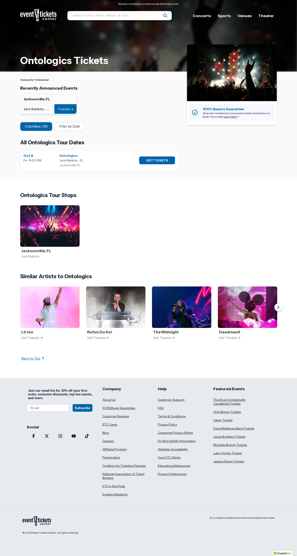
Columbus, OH (36, 126)
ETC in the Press (113, 486)
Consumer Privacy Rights (175, 433)
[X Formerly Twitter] (47, 436)
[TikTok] (87, 436)
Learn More (230, 116)
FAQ (161, 408)
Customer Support (171, 400)
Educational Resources (174, 466)
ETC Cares (109, 424)
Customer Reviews (115, 416)
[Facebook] (33, 436)
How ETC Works (169, 457)
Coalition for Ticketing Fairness (124, 466)
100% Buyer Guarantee (118, 408)
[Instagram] (60, 436)
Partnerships (111, 457)
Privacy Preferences (172, 474)
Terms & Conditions (171, 416)
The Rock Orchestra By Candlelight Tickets (229, 402)
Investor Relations (114, 494)
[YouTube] (73, 436)
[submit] (165, 15)
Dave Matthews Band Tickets (233, 428)
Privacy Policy (167, 424)
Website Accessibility (173, 449)
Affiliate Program (114, 449)
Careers (108, 441)
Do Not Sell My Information (177, 441)
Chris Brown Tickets (227, 412)
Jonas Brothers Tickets (229, 437)
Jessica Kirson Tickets (228, 461)
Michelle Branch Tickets (230, 445)
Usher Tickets (222, 420)
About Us (108, 400)
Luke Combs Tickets (227, 453)
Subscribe (82, 408)
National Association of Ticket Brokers (123, 476)
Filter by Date (69, 126)
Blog (105, 433)
